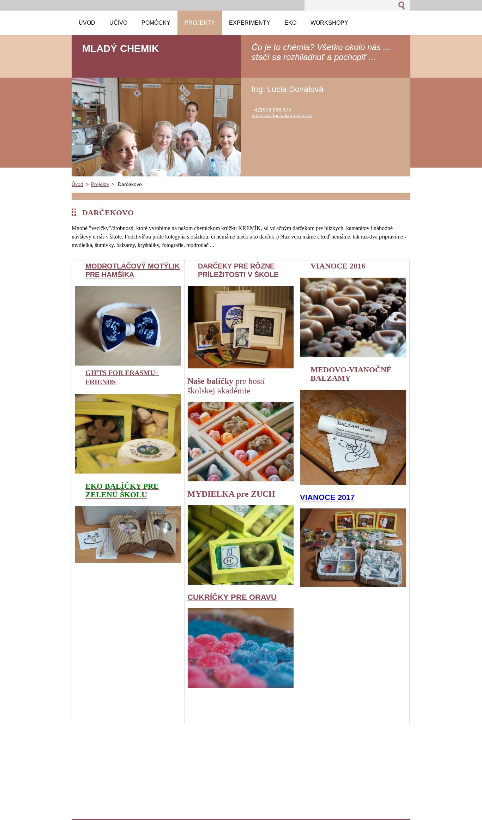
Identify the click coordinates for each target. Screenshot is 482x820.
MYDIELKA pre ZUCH (231, 494)
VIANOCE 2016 (338, 265)
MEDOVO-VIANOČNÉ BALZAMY (351, 373)
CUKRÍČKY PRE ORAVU (232, 597)
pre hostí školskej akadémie (226, 385)
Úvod (77, 184)
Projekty (100, 184)
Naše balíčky (211, 381)
